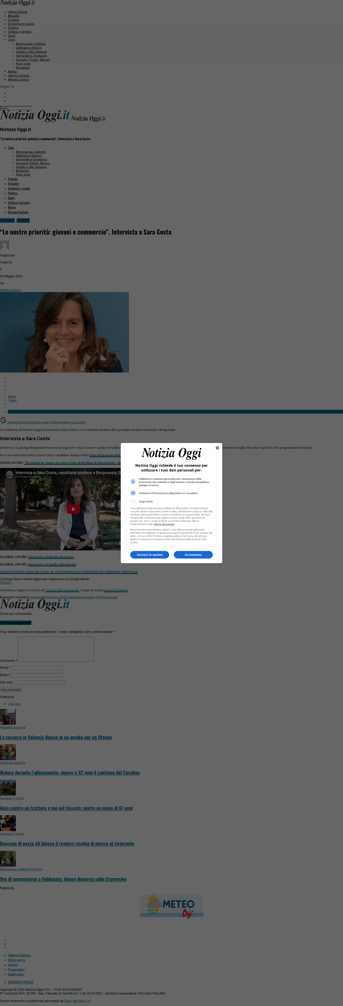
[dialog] (171, 503)
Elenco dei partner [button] (164, 524)
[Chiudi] (217, 448)
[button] (171, 501)
